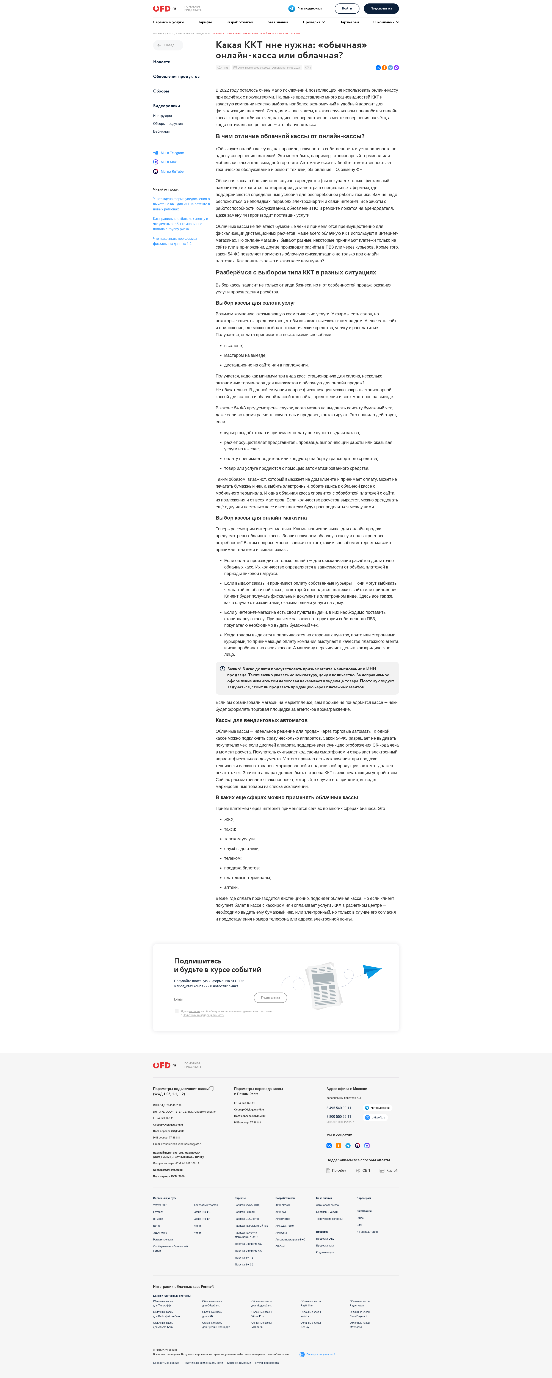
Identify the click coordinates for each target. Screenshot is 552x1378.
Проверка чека (325, 1245)
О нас (360, 1218)
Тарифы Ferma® (245, 1212)
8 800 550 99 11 (338, 1117)
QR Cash (158, 1218)
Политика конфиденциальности (203, 1362)
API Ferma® (283, 1205)
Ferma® (158, 1212)
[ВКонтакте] (378, 67)
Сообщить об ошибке (166, 1362)
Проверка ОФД (325, 1238)
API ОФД (281, 1212)
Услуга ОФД (160, 1205)
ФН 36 (198, 1232)
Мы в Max (169, 162)
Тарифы (205, 22)
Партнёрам (349, 22)
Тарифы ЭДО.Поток (247, 1218)
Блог (359, 1224)
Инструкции (162, 116)
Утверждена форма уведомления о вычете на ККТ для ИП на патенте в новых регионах (181, 204)
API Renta (281, 1232)
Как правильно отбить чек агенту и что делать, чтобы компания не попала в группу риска (180, 224)
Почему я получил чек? (320, 1354)
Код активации (325, 1252)
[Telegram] (390, 67)
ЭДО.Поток (160, 1232)
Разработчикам (239, 22)
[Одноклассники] (384, 67)
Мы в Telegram (172, 153)
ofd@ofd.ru (378, 1117)
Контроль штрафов (206, 1205)
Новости (161, 62)
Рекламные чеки (163, 1239)
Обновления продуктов (176, 77)
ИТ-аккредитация (367, 1231)
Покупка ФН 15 (244, 1257)
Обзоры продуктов (168, 124)
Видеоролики (166, 106)
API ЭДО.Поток (285, 1225)
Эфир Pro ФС (202, 1212)
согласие (194, 1011)
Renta (156, 1225)
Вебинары (161, 131)
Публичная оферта (267, 1362)
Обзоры (161, 91)
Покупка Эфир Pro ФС (248, 1243)
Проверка (311, 22)
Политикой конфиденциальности (203, 1015)
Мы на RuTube (172, 171)
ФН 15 (198, 1225)
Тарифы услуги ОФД (247, 1205)
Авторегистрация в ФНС (290, 1239)
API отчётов (283, 1218)
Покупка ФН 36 (244, 1264)
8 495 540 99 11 (338, 1108)
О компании (384, 22)
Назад (165, 45)
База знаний (278, 22)
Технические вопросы (329, 1218)
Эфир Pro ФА (202, 1218)
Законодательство (327, 1205)
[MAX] (396, 67)
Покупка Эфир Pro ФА (248, 1250)
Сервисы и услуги (168, 22)
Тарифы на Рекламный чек (251, 1225)
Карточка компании (239, 1362)
